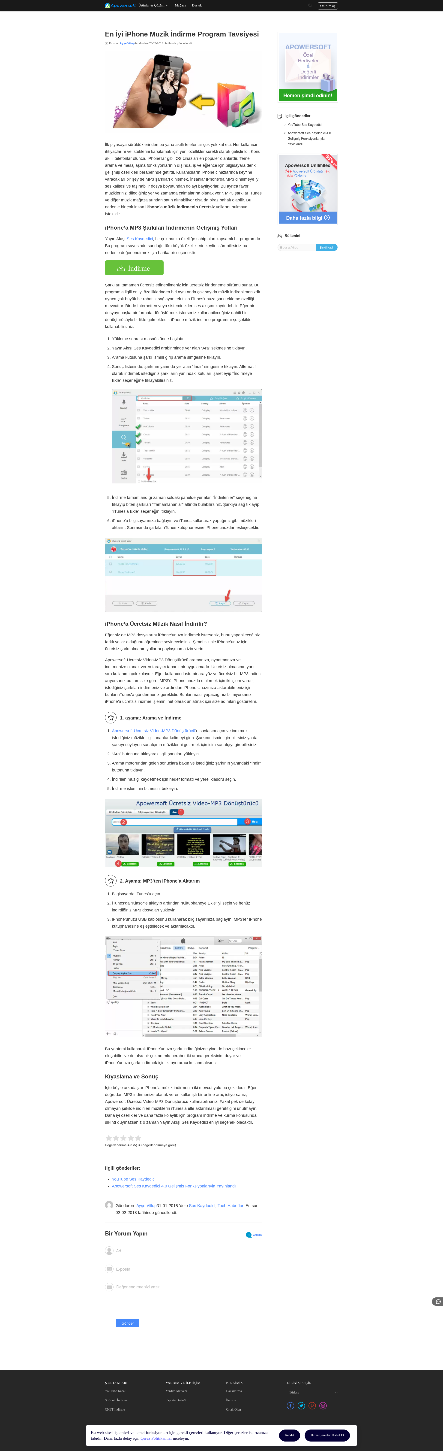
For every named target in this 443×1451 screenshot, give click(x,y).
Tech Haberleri (231, 1205)
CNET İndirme (115, 1409)
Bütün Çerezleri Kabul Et (327, 1435)
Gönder (128, 1323)
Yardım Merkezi (176, 1391)
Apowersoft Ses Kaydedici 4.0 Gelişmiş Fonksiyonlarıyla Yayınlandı (174, 1186)
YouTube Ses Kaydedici (134, 1179)
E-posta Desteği (176, 1400)
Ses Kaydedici (140, 239)
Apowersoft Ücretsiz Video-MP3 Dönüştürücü (153, 731)
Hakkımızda (234, 1391)
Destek (197, 5)
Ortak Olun (233, 1409)
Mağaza (180, 5)
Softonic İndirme (116, 1400)
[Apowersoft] (120, 5)
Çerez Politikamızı (157, 1438)
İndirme (139, 268)
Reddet (289, 1435)
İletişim (231, 1400)
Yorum (255, 1234)
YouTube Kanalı (115, 1391)
